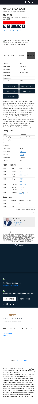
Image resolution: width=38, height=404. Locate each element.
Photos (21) (11, 86)
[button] (9, 299)
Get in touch (25, 299)
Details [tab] (6, 31)
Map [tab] (18, 31)
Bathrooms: (7, 197)
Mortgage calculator (27, 91)
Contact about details (27, 86)
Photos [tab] (13, 31)
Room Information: (10, 164)
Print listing (11, 96)
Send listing (11, 91)
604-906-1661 (17, 283)
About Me (9, 299)
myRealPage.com (22, 360)
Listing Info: (8, 130)
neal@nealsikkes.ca (18, 225)
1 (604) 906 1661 (17, 223)
